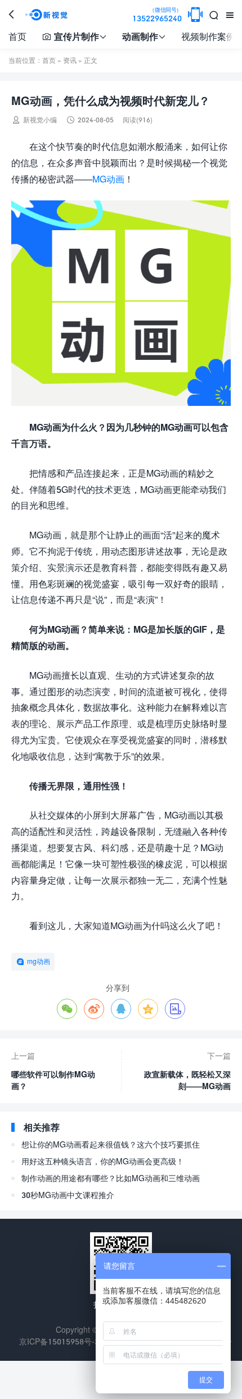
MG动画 (108, 178)
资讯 (70, 60)
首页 (17, 36)
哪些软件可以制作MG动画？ (53, 1080)
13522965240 (157, 15)
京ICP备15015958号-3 (59, 1341)
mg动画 (38, 961)
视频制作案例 (208, 36)
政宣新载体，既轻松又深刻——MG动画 (187, 1080)
